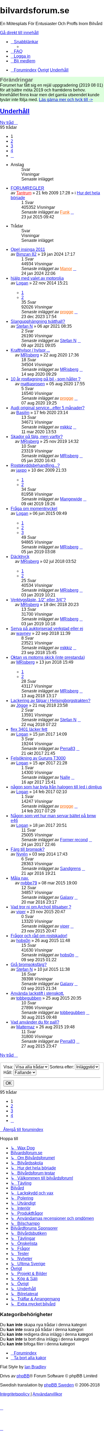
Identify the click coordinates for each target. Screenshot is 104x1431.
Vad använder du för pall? (35, 1022)
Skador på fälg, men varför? (37, 436)
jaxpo (21, 470)
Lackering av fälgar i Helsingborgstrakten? (50, 700)
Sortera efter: (62, 1067)
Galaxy (66, 897)
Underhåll (15, 111)
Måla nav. (20, 878)
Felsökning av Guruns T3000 (38, 758)
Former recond (74, 839)
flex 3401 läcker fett (29, 729)
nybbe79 (29, 883)
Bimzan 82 (26, 254)
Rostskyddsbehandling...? (35, 465)
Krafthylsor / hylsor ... (30, 350)
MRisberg (30, 355)
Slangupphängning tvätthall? (38, 321)
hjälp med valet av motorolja (37, 278)
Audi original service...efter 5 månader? (48, 408)
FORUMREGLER (27, 188)
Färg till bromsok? (28, 849)
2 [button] (12, 141)
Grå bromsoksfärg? (29, 964)
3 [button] (12, 146)
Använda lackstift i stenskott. (37, 993)
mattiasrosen (33, 384)
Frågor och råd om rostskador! (39, 935)
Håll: (8, 1072)
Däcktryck (20, 556)
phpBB (23, 1376)
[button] (12, 155)
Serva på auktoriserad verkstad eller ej (47, 628)
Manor (66, 268)
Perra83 (67, 748)
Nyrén (22, 854)
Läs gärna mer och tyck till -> (66, 99)
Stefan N (24, 326)
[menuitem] (16, 51)
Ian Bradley (35, 1367)
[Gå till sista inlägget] (72, 212)
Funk (65, 212)
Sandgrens (70, 868)
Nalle (65, 777)
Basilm (22, 412)
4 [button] (12, 151)
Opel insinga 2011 (28, 249)
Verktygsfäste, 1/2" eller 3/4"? (38, 600)
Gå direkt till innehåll (19, 32)
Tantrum (23, 193)
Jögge (22, 705)
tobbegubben (28, 998)
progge (66, 312)
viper (21, 911)
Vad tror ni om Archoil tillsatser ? (41, 907)
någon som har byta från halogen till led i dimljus (56, 787)
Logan (22, 283)
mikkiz (66, 427)
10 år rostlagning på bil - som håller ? (46, 379)
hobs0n (23, 940)
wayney (23, 633)
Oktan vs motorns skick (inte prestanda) (48, 657)
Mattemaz (25, 1027)
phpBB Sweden (59, 1385)
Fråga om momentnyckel (34, 508)
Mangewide (71, 499)
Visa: (8, 1067)
